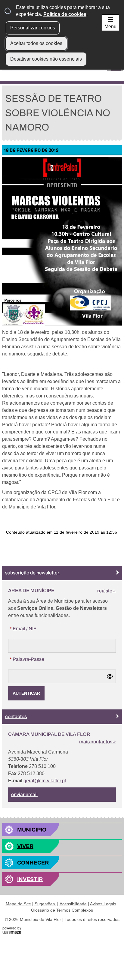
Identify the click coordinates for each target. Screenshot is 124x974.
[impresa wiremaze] (12, 930)
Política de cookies (64, 14)
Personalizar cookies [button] (32, 27)
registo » (106, 590)
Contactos (16, 716)
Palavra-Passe (39, 659)
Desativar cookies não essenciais (46, 58)
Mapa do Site (18, 903)
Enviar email (24, 794)
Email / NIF (35, 628)
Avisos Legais (103, 903)
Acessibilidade (73, 903)
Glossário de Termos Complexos (62, 910)
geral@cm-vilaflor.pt (44, 780)
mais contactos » (97, 741)
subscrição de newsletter (32, 572)
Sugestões (45, 903)
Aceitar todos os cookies (36, 43)
